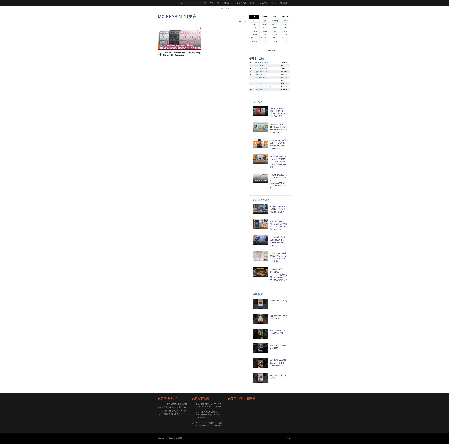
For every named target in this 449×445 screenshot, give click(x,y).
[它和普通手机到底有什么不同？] (260, 348)
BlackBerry (264, 38)
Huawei (285, 21)
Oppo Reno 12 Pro (261, 72)
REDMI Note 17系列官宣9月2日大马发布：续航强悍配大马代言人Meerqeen (279, 144)
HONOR (275, 24)
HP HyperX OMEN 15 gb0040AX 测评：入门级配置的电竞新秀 (278, 209)
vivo (254, 27)
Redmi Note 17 (260, 66)
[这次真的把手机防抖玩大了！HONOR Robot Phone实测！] (260, 363)
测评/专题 (227, 3)
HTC (274, 38)
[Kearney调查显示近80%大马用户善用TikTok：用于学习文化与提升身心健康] (260, 111)
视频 (218, 3)
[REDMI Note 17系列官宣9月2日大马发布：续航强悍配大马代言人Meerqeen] (260, 143)
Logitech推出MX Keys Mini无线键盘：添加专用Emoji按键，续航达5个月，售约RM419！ (179, 53)
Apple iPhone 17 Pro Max (263, 87)
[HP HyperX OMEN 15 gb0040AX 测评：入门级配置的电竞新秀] (260, 209)
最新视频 (258, 294)
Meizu (265, 41)
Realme (285, 24)
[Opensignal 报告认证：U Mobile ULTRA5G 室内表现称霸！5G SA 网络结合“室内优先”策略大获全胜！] (260, 272)
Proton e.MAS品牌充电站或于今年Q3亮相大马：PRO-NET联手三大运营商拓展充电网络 (278, 161)
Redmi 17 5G (259, 81)
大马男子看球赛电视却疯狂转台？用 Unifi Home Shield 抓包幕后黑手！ (278, 241)
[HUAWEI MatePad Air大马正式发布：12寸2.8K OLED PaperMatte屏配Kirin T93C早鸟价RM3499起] (260, 178)
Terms (288, 438)
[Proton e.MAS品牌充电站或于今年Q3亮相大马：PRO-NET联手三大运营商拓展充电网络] (260, 159)
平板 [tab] (274, 17)
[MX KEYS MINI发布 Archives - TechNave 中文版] (166, 3)
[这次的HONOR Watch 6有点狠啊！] (260, 319)
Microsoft (285, 38)
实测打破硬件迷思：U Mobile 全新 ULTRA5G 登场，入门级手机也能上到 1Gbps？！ (278, 225)
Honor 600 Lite (260, 75)
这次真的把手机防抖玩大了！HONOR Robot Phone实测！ (278, 363)
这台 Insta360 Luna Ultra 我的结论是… (277, 331)
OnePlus (254, 31)
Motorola (254, 38)
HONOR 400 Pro (260, 78)
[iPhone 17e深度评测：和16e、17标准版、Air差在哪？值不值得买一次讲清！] (260, 256)
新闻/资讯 (263, 3)
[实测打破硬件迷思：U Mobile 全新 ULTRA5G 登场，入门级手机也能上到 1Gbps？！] (260, 224)
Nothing (254, 41)
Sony (285, 27)
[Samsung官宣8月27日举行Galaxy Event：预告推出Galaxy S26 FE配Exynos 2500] (260, 127)
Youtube (284, 3)
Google (264, 31)
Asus (285, 31)
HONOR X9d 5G (260, 90)
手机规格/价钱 (240, 3)
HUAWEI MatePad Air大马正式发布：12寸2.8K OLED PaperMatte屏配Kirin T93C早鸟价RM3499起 (278, 181)
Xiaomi (264, 24)
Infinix (264, 27)
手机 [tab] (254, 17)
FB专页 (274, 3)
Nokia (275, 34)
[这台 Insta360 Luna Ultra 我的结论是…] (260, 334)
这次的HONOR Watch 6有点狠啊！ (278, 317)
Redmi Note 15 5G (261, 69)
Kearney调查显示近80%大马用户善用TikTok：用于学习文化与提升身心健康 (279, 112)
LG (275, 31)
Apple (264, 21)
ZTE (285, 41)
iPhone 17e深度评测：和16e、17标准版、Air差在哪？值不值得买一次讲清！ (278, 257)
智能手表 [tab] (285, 17)
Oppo (254, 24)
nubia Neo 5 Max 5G (262, 62)
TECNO (274, 27)
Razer (275, 41)
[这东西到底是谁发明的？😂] (260, 378)
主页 (211, 3)
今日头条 (258, 101)
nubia (285, 34)
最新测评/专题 (261, 200)
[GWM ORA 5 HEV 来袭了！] (260, 304)
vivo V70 (258, 84)
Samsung (275, 21)
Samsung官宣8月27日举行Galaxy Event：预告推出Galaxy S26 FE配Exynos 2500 (279, 128)
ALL (254, 21)
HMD (264, 34)
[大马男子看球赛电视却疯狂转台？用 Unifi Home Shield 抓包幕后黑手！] (260, 240)
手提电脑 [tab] (264, 17)
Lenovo (254, 34)
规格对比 (252, 3)
